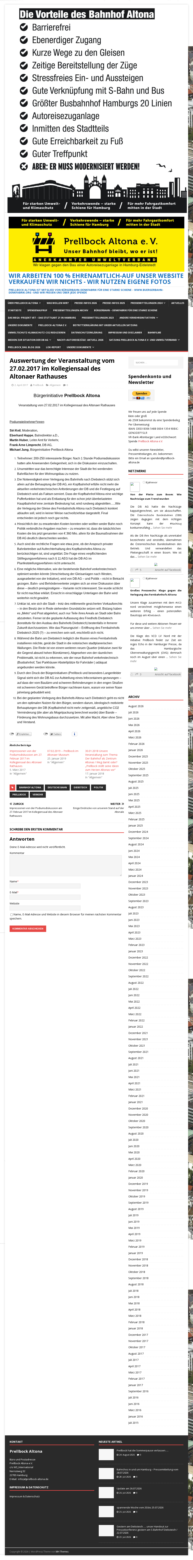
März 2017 (134, 1372)
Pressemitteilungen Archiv (70, 310)
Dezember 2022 (138, 957)
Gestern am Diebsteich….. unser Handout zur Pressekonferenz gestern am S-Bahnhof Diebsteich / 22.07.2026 (147, 1530)
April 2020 (134, 1158)
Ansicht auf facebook (168, 570)
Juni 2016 (133, 1404)
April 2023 (134, 932)
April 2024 (134, 863)
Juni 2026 (133, 718)
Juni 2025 (133, 794)
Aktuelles (177, 303)
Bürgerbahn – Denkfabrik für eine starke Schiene (125, 310)
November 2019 (138, 1190)
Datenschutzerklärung (86, 332)
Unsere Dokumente (20, 325)
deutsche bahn (57, 787)
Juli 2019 (133, 1215)
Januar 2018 (135, 1328)
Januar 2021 (135, 1102)
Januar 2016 (135, 1416)
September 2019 (138, 1202)
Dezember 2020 (138, 1108)
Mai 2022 (134, 1001)
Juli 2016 (133, 1397)
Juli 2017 (133, 1360)
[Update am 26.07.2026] (106, 1496)
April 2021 (134, 1083)
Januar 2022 (135, 1026)
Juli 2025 (133, 788)
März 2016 (134, 1410)
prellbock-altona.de (37, 1479)
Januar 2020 (135, 1177)
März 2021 (134, 1089)
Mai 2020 (134, 1152)
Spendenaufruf (37, 310)
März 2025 (134, 813)
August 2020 (136, 1133)
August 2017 (136, 1353)
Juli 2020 (133, 1139)
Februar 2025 (136, 819)
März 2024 (134, 869)
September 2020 (138, 1127)
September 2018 (138, 1278)
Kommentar (17, 853)
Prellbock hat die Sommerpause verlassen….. (142, 1450)
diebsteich (80, 787)
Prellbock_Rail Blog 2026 (24, 347)
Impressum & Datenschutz (25, 1496)
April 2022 (134, 1008)
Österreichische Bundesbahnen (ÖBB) (159, 515)
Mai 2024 (134, 857)
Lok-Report (53, 347)
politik (98, 787)
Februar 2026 (136, 744)
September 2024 (138, 838)
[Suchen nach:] (156, 362)
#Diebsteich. (154, 615)
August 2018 (136, 1284)
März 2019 (134, 1240)
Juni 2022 (133, 995)
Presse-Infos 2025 (114, 303)
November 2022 (138, 964)
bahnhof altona (30, 787)
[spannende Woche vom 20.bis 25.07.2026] (106, 1515)
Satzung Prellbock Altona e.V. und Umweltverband (143, 340)
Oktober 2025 (136, 769)
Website (14, 903)
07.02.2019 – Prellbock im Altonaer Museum (62, 752)
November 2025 (138, 762)
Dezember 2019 (138, 1184)
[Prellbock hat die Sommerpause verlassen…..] (106, 1458)
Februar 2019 (136, 1246)
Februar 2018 (136, 1322)
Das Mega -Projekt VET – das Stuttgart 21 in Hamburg (42, 317)
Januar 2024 (135, 876)
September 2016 (138, 1391)
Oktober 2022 (136, 970)
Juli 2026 (133, 712)
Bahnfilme (154, 332)
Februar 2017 (136, 1378)
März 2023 (134, 938)
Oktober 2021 (136, 1045)
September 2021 (138, 1052)
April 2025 (134, 806)
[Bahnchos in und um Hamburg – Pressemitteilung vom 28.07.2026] (106, 1477)
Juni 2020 (133, 1146)
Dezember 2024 (138, 831)
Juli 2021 (133, 1064)
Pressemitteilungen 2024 (146, 303)
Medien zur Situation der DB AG (28, 340)
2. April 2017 (21, 385)
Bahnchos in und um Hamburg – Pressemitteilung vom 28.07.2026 (147, 1471)
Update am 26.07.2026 (129, 1488)
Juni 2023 (133, 920)
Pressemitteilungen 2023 (98, 317)
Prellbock (38, 385)
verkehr (38, 794)
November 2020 (138, 1114)
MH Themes (62, 1551)
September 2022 (138, 976)
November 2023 (138, 888)
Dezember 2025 (138, 756)
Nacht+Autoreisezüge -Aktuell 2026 (80, 340)
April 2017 (134, 1366)
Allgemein (55, 385)
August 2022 (136, 982)
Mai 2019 (134, 1228)
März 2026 (134, 737)
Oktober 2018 (136, 1272)
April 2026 (134, 731)
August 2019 (136, 1209)
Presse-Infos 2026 (85, 303)
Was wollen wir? (58, 303)
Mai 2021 (134, 1077)
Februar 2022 (136, 1020)
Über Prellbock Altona (23, 303)
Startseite (14, 310)
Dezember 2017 (138, 1335)
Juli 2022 (133, 989)
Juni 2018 (133, 1297)
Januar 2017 (135, 1385)
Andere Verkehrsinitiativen (137, 317)
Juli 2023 (133, 913)
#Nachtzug (176, 523)
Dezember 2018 (138, 1259)
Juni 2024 (133, 850)
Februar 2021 (136, 1096)
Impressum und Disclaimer (125, 332)
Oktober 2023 (136, 894)
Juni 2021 (133, 1070)
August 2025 (136, 781)
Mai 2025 (134, 800)
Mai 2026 (134, 725)
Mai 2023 (134, 926)
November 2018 (138, 1265)
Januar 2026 (135, 750)
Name (13, 881)
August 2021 (136, 1058)
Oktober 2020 (136, 1121)
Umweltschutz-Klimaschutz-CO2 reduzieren (36, 332)
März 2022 (134, 1014)
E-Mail (13, 892)
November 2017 (138, 1341)
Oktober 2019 (136, 1196)
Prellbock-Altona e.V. (52, 325)
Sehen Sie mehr (162, 527)
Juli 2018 (133, 1290)
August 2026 (136, 706)
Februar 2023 (136, 945)
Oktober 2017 (136, 1347)
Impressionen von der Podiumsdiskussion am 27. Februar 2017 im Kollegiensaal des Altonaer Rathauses (26, 758)
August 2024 (136, 844)
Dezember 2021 (138, 1033)
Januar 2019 (135, 1253)
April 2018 (134, 1309)
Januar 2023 (135, 951)
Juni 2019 (133, 1221)
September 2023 (138, 901)
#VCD (178, 602)
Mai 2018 (134, 1303)
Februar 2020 (136, 1171)
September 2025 (138, 775)
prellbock (19, 794)
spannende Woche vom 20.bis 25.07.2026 (140, 1507)
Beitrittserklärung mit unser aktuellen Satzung (105, 325)
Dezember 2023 (138, 882)
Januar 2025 (135, 825)
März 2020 (134, 1165)
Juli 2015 (133, 1422)
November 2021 (138, 1039)
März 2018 (134, 1316)
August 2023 (136, 907)
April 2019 (134, 1234)
